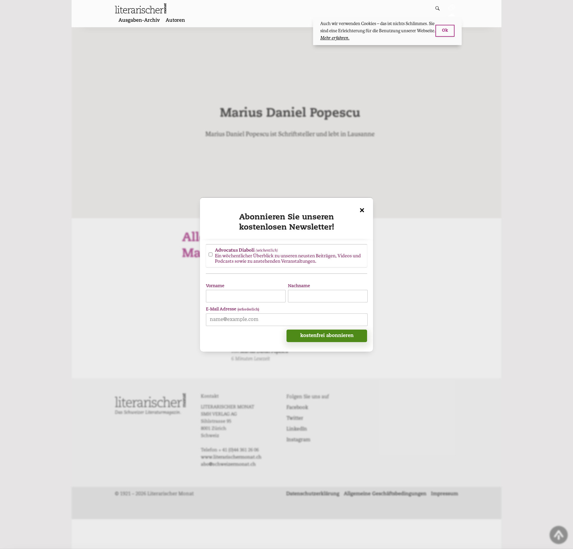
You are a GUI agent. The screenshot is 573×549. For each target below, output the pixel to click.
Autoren (175, 20)
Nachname (299, 286)
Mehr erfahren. (334, 38)
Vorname (215, 286)
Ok (445, 30)
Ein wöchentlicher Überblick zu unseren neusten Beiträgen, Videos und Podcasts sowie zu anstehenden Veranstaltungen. (288, 255)
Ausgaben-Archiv (139, 20)
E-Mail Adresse (232, 309)
